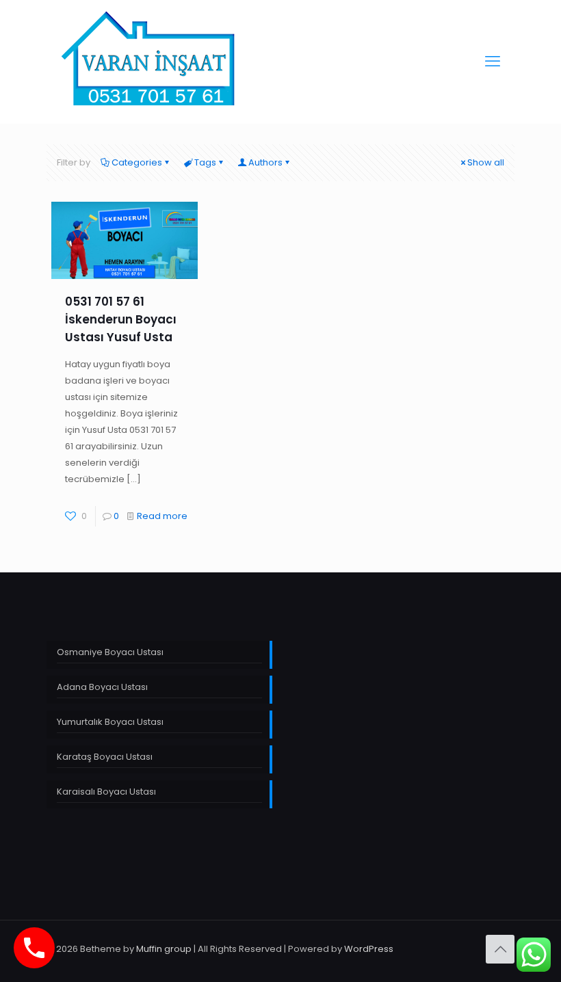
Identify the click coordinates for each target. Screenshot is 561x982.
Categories (137, 162)
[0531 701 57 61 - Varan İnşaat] (149, 61)
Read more (162, 515)
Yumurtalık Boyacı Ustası (110, 721)
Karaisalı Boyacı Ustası (106, 791)
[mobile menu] (492, 61)
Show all (485, 162)
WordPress (368, 948)
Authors (265, 162)
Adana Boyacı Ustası (102, 686)
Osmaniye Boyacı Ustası (110, 652)
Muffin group (164, 948)
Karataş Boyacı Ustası (105, 756)
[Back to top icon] (500, 949)
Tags (205, 162)
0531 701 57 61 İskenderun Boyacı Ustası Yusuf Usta (121, 319)
